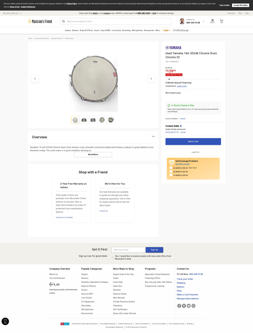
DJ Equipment (87, 301)
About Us (53, 274)
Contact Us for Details (64, 217)
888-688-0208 (144, 13)
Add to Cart (193, 141)
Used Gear (118, 282)
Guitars (68, 30)
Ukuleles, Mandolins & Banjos (94, 282)
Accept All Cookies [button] (241, 5)
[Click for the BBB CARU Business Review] (64, 324)
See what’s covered (183, 164)
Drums (97, 30)
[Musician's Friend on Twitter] (184, 305)
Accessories (149, 30)
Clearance (117, 305)
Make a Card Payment (187, 294)
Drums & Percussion (42, 38)
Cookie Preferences (28, 7)
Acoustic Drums (56, 38)
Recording (126, 30)
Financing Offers (152, 278)
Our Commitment (57, 278)
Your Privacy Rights (159, 324)
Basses (75, 30)
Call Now (189, 274)
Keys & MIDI (105, 30)
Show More (93, 154)
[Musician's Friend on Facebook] (179, 305)
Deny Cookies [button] (225, 5)
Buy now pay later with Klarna (158, 282)
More (157, 30)
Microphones (137, 30)
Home (30, 38)
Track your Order (185, 279)
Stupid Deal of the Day (123, 274)
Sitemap (190, 324)
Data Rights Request (107, 324)
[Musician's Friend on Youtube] (188, 305)
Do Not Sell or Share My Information (85, 324)
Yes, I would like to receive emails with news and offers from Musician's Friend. (143, 257)
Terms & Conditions (142, 324)
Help (247, 13)
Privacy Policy (72, 4)
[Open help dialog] (5, 321)
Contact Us (103, 211)
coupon (106, 13)
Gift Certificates (120, 309)
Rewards (231, 13)
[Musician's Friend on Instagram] (193, 305)
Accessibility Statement (114, 327)
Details (182, 118)
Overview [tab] (39, 137)
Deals (115, 278)
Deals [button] (166, 30)
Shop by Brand (119, 294)
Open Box (117, 286)
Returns (180, 287)
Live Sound (116, 30)
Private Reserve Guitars (124, 301)
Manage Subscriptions (188, 298)
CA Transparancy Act (176, 324)
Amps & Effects (86, 30)
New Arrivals (119, 297)
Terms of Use (15, 7)
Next (151, 79)
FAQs (179, 291)
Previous (35, 79)
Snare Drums (69, 38)
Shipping (181, 283)
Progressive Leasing (154, 286)
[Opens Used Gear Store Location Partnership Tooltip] (181, 126)
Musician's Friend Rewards (157, 274)
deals (95, 13)
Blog (240, 13)
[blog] (63, 284)
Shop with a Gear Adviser (124, 313)
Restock (117, 290)
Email (183, 132)
